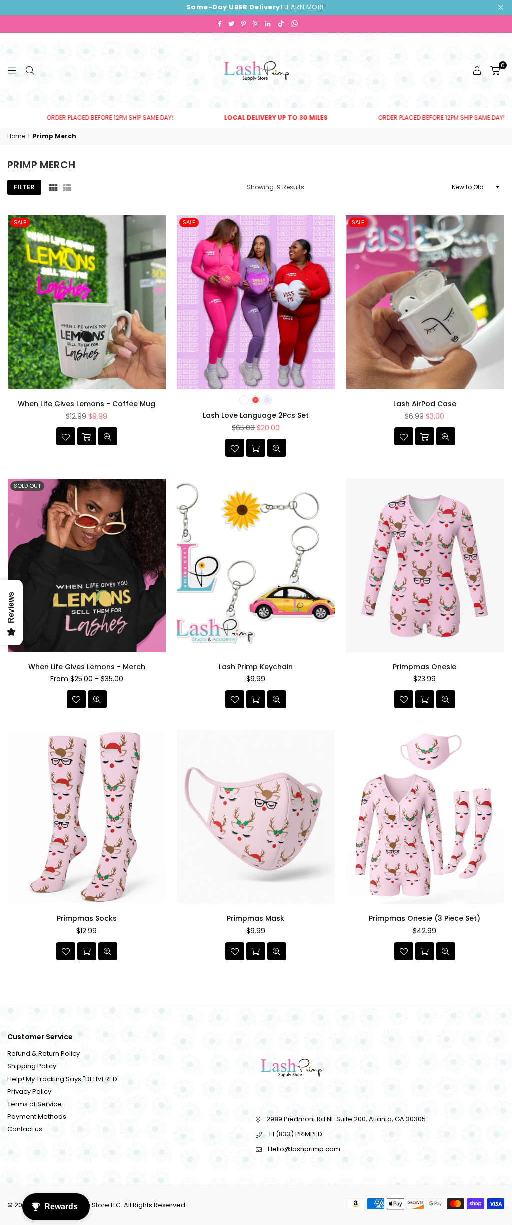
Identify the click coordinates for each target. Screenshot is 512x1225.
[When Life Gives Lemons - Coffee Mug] (87, 302)
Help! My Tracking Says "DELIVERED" (64, 1079)
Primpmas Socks (87, 918)
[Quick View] (108, 436)
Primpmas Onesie (424, 667)
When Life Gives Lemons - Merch (87, 667)
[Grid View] (53, 187)
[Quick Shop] (256, 448)
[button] (495, 70)
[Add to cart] (87, 436)
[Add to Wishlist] (66, 436)
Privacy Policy (30, 1091)
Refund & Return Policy (44, 1053)
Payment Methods (37, 1116)
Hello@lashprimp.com (304, 1149)
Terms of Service (35, 1104)
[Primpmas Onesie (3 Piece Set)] (425, 817)
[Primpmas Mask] (256, 817)
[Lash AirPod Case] (425, 302)
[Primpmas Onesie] (425, 565)
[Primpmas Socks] (87, 817)
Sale (20, 222)
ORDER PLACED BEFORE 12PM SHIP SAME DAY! (245, 118)
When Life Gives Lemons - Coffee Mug (87, 404)
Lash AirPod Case (425, 404)
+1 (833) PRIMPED (295, 1134)
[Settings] (477, 70)
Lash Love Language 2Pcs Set (256, 415)
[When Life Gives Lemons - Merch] (87, 565)
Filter (24, 187)
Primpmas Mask (255, 918)
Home (17, 136)
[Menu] (12, 70)
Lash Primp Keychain (256, 667)
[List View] (67, 187)
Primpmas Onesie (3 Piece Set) (424, 918)
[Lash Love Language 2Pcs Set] (256, 302)
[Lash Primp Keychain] (256, 565)
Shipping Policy (32, 1066)
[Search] (30, 70)
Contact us (25, 1129)
